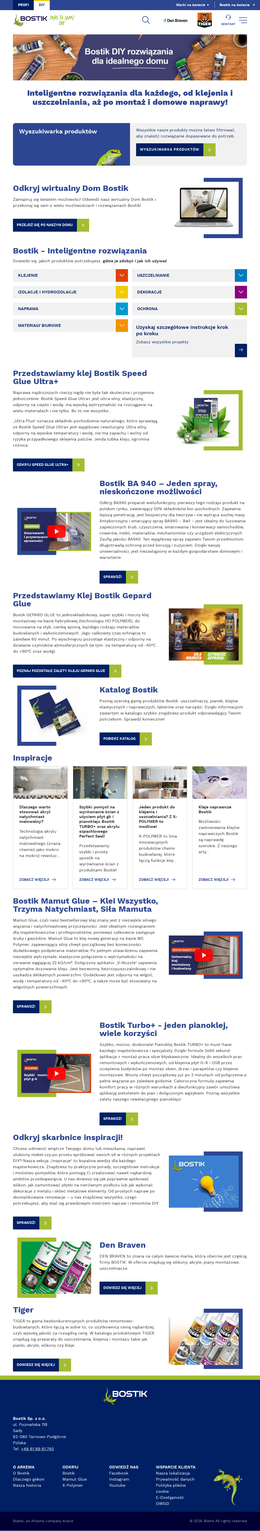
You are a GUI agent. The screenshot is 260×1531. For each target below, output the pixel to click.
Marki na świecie (190, 5)
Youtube (117, 1485)
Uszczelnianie (153, 275)
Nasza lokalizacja (173, 1473)
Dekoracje (149, 292)
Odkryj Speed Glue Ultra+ (42, 465)
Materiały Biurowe (39, 326)
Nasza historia (27, 1485)
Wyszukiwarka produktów (169, 149)
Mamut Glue (74, 1479)
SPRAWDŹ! (112, 577)
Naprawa (28, 309)
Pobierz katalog (119, 739)
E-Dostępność (170, 1498)
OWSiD (162, 1504)
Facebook (118, 1473)
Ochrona (147, 309)
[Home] (43, 20)
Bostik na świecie (235, 5)
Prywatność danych (175, 1479)
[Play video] (56, 531)
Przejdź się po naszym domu (45, 225)
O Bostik (21, 1473)
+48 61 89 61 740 (37, 1449)
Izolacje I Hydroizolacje (47, 292)
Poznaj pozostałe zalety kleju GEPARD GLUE (61, 671)
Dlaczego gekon (28, 1479)
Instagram (119, 1479)
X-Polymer (72, 1485)
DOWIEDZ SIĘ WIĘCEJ (122, 1288)
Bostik (68, 1473)
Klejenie (28, 275)
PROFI (23, 5)
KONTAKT (228, 24)
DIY (42, 5)
